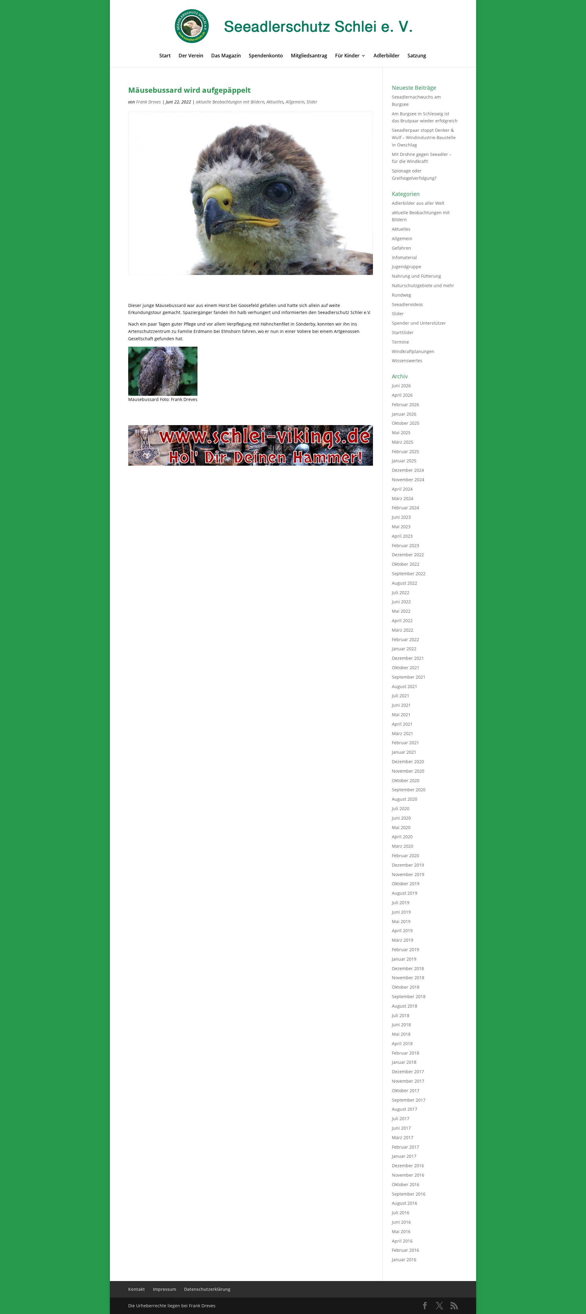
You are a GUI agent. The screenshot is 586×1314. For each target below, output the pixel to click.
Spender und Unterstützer (419, 323)
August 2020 (404, 799)
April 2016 (402, 1241)
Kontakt (136, 1289)
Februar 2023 (405, 545)
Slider (311, 102)
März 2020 (402, 846)
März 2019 (402, 940)
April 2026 (402, 395)
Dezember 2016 (408, 1165)
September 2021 (408, 677)
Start (165, 56)
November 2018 (408, 977)
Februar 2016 (405, 1250)
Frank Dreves (148, 102)
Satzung (416, 56)
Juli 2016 (400, 1212)
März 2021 (402, 733)
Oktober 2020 (405, 780)
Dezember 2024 (408, 470)
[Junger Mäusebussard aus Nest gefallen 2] (162, 371)
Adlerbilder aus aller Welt (418, 203)
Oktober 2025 (405, 423)
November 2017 (408, 1081)
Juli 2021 (400, 696)
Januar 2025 (404, 461)
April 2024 (402, 489)
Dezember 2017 (408, 1071)
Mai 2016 (401, 1231)
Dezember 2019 (408, 865)
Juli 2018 (400, 1015)
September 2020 (408, 789)
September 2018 (408, 996)
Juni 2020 (401, 818)
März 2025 (402, 442)
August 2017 (404, 1109)
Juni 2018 (401, 1024)
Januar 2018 (404, 1062)
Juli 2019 (400, 902)
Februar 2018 (405, 1053)
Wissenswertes (407, 360)
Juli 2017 (400, 1118)
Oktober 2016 (405, 1184)
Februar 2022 (405, 639)
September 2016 (408, 1194)
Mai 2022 (401, 611)
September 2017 (408, 1100)
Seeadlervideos (407, 304)
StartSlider (403, 332)
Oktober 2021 (405, 667)
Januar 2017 (404, 1156)
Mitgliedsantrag (309, 56)
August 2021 (404, 686)
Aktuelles (275, 102)
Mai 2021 (401, 714)
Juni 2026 (401, 385)
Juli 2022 (400, 592)
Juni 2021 (401, 705)
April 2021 (402, 724)
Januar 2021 (404, 752)
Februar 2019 (405, 949)
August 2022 (404, 583)
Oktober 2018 (405, 987)
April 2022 (402, 620)
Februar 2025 (405, 451)
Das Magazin (226, 56)
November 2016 (408, 1175)
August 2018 (404, 1006)
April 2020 (402, 836)
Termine (400, 342)
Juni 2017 (401, 1128)
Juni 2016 (401, 1222)
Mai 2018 (401, 1034)
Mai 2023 (401, 526)
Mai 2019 (401, 921)
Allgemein (295, 102)
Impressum (164, 1289)
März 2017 (402, 1137)
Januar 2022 (404, 649)
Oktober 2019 (405, 883)
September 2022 (408, 573)
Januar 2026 (404, 414)
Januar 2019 (404, 959)
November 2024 (408, 479)
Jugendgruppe (406, 266)
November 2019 (408, 874)
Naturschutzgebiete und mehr (423, 285)
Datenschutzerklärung (207, 1289)
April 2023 (402, 536)
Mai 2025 (401, 432)
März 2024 (402, 498)
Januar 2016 (404, 1259)
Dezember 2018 (408, 968)
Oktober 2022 (405, 564)
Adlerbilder (387, 56)
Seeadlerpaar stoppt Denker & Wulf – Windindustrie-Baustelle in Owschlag (424, 137)
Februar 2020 (405, 855)
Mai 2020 (401, 827)
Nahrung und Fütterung (416, 276)
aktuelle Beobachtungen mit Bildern (230, 102)
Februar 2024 (405, 508)
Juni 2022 (401, 602)
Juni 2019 (401, 912)
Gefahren (401, 248)
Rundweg (401, 295)
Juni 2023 (401, 517)
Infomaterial (404, 257)
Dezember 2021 (408, 658)
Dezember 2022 (408, 555)
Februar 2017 (405, 1147)
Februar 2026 (405, 404)
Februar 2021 (405, 742)
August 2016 (404, 1203)
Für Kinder (347, 56)
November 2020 (408, 771)
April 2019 (402, 930)
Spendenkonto (266, 56)
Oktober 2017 (405, 1090)
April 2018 (402, 1043)
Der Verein (191, 56)
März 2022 (402, 630)
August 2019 (404, 893)
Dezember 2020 (408, 761)
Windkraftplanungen (413, 351)
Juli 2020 (400, 808)
